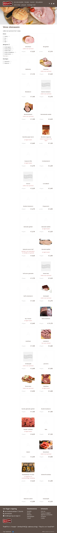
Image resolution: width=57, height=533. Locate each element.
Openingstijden (30, 516)
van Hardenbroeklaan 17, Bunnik (13, 511)
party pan (23, 5)
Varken (7, 36)
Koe (6, 38)
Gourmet (32, 2)
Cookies (43, 518)
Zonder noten (8, 50)
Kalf (6, 41)
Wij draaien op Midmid (48, 531)
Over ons (43, 511)
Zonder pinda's (8, 49)
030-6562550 (8, 513)
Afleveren (29, 514)
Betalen (29, 513)
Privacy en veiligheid (45, 513)
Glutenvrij (7, 63)
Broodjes (27, 2)
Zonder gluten (8, 47)
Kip (5, 40)
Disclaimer (43, 516)
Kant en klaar (17, 5)
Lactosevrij (7, 61)
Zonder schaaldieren (10, 52)
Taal (4, 531)
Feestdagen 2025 (31, 5)
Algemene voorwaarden (46, 514)
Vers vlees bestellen (18, 2)
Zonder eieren (8, 54)
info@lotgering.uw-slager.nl (12, 516)
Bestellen (29, 511)
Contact (29, 518)
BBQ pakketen (39, 2)
